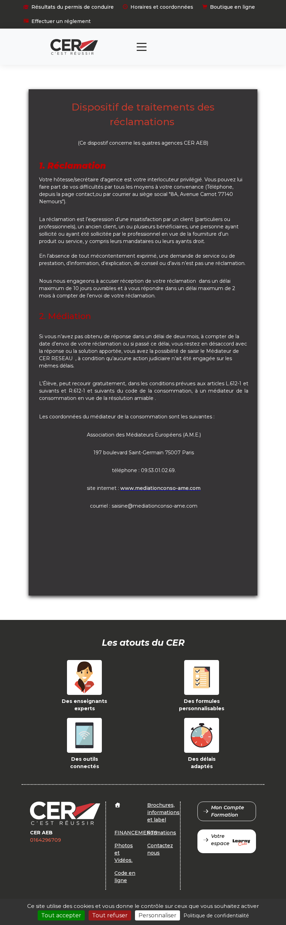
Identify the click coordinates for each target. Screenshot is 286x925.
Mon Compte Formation (227, 811)
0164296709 (45, 840)
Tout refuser (110, 915)
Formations (161, 832)
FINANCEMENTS (135, 832)
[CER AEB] (74, 46)
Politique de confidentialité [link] (216, 915)
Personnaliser (157, 915)
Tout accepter (61, 915)
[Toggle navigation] (141, 47)
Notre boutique (212, 41)
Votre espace (220, 840)
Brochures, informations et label (163, 812)
